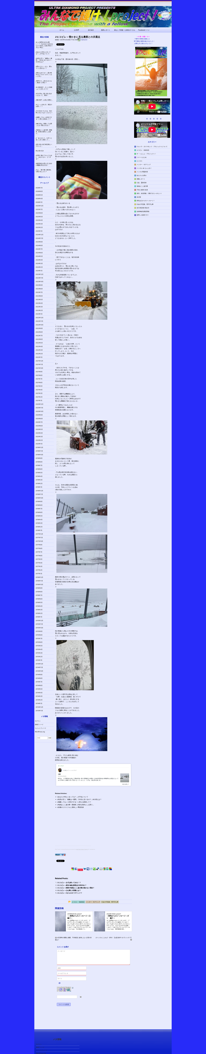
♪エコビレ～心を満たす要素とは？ (69, 890)
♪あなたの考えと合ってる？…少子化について (72, 797)
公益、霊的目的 (141, 182)
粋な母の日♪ (40, 151)
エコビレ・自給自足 (143, 150)
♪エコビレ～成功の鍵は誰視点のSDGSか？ (71, 885)
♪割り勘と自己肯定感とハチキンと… (44, 145)
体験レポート (141, 179)
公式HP (76, 30)
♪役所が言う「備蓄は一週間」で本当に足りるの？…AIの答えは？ (79, 799)
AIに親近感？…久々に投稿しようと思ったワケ (44, 88)
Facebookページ (143, 30)
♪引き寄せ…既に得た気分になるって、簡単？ (44, 94)
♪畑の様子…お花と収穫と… (44, 100)
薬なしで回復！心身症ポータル (124, 30)
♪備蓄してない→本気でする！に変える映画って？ (74, 802)
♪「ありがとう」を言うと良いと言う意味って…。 (44, 139)
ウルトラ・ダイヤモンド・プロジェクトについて (152, 146)
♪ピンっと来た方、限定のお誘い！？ (44, 105)
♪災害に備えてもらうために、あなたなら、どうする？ (44, 157)
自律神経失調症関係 (143, 211)
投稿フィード (39, 724)
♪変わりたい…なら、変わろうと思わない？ (44, 67)
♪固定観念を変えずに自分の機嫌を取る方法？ (44, 164)
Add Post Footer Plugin (82, 849)
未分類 (139, 197)
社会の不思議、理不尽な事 (145, 204)
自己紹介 (91, 30)
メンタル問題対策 (142, 172)
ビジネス (139, 161)
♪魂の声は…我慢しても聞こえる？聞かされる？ (44, 124)
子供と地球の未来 (142, 190)
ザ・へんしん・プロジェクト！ (146, 153)
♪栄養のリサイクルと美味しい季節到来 (70, 807)
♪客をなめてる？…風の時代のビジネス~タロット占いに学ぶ (44, 74)
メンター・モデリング (144, 164)
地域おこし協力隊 (142, 186)
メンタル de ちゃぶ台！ (144, 168)
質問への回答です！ (143, 215)
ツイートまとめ (141, 157)
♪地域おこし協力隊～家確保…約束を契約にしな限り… (75, 805)
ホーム (62, 30)
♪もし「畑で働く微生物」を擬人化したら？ (44, 170)
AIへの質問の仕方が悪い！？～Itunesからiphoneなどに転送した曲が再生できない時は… (44, 44)
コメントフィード (40, 728)
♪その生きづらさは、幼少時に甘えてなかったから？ (44, 111)
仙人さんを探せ (141, 175)
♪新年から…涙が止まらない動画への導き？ (44, 81)
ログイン (38, 721)
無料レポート (105, 30)
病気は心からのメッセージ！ (146, 200)
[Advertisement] (73, 831)
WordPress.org (40, 732)
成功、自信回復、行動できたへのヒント (149, 193)
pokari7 (79, 914)
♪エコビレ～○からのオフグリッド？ (69, 893)
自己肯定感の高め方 (143, 208)
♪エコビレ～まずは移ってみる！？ (69, 882)
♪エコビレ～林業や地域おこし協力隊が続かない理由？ (75, 888)
